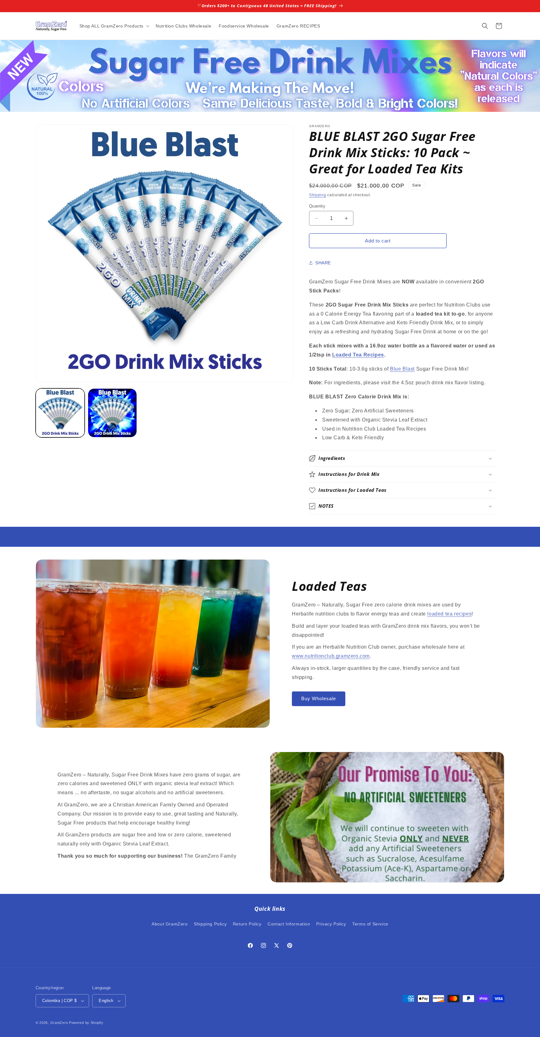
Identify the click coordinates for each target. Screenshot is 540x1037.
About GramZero (170, 923)
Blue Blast (402, 368)
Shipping (317, 195)
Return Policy (247, 923)
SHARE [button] (323, 262)
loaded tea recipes (449, 613)
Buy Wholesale (318, 698)
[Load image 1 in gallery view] (60, 412)
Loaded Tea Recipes (358, 354)
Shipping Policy (210, 923)
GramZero (59, 1023)
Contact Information (289, 923)
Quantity (317, 206)
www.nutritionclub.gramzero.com (331, 656)
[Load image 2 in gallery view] (112, 412)
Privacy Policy (331, 923)
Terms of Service (370, 923)
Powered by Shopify (86, 1023)
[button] (114, 25)
